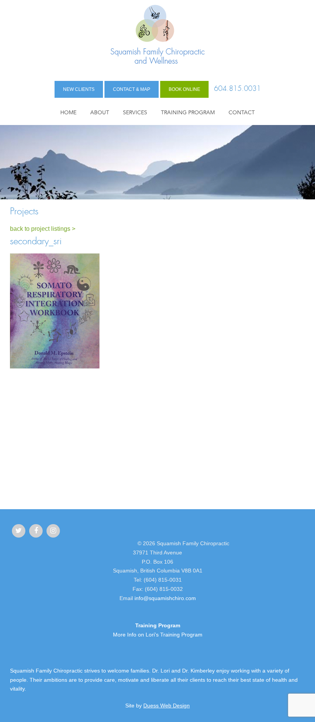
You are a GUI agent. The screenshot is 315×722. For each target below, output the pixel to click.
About (99, 112)
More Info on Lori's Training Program (157, 635)
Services (135, 112)
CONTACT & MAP (131, 89)
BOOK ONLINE (184, 89)
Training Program (188, 112)
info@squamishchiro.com (165, 598)
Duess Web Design (166, 705)
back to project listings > (42, 228)
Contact (242, 112)
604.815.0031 (237, 89)
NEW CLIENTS (78, 89)
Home (68, 112)
